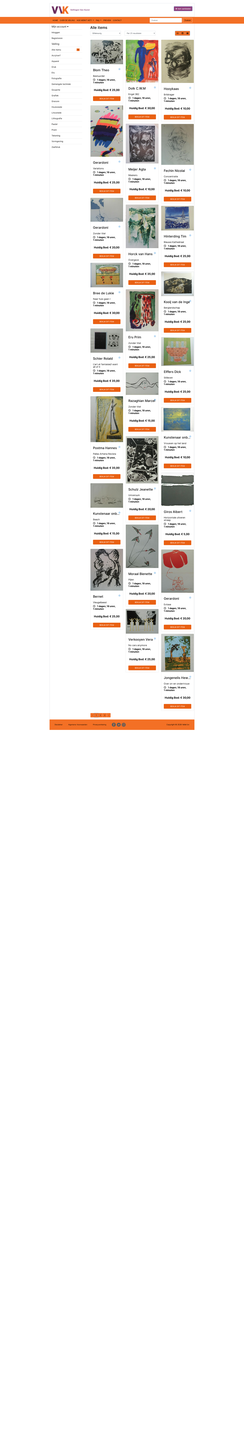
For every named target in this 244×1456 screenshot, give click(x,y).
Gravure (55, 101)
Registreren (57, 38)
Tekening (56, 135)
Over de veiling (67, 20)
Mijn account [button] (59, 26)
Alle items (65, 49)
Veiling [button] (55, 43)
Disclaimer (59, 725)
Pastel (54, 124)
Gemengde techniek (61, 84)
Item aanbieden (184, 9)
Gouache (56, 90)
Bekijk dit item (107, 99)
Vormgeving (57, 141)
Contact (117, 20)
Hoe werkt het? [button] (84, 20)
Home (55, 20)
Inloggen (56, 32)
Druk (54, 67)
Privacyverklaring (99, 725)
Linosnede (56, 112)
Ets (53, 72)
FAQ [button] (98, 20)
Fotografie (57, 78)
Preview (107, 20)
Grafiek (55, 95)
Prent (54, 130)
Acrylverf (56, 55)
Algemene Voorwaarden (77, 725)
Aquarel (55, 61)
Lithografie (57, 118)
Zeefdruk (56, 147)
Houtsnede (57, 107)
